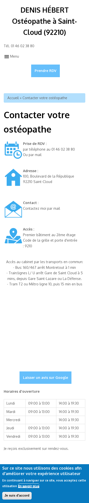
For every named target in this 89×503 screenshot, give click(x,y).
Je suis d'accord (16, 495)
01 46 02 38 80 (22, 46)
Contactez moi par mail (41, 208)
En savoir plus (28, 486)
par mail (35, 155)
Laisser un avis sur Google (45, 377)
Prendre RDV (45, 71)
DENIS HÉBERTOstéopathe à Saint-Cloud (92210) (44, 21)
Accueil (13, 98)
